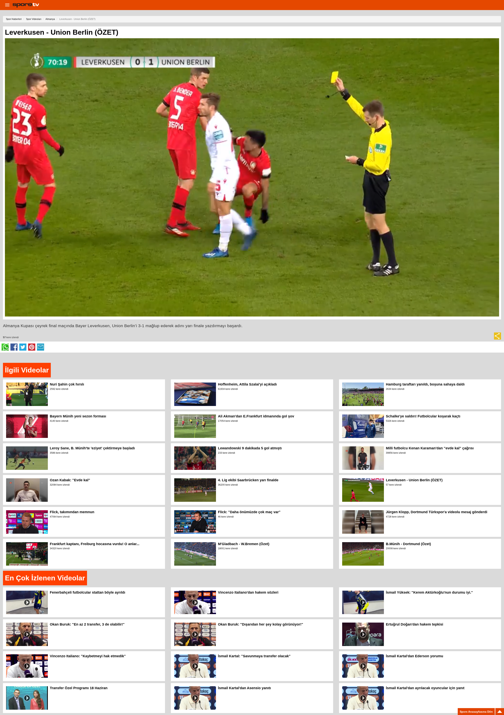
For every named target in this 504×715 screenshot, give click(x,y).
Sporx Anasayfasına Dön (476, 711)
